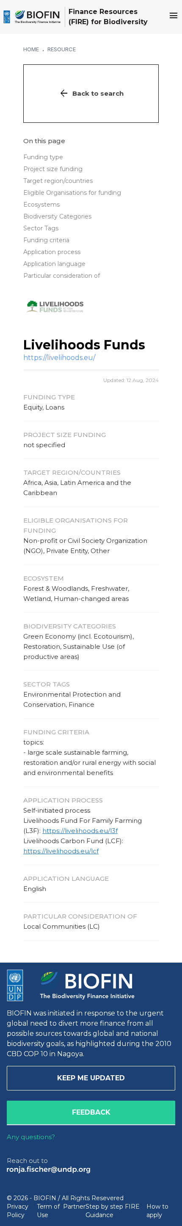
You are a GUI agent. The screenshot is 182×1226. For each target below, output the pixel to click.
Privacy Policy (17, 1211)
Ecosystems (41, 204)
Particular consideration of (61, 276)
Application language (54, 264)
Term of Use (48, 1211)
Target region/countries (58, 181)
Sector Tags (40, 228)
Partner (74, 1206)
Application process (51, 252)
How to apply (157, 1211)
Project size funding (53, 169)
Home (31, 49)
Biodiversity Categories (57, 216)
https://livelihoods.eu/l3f (80, 831)
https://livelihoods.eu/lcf (61, 851)
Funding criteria (46, 240)
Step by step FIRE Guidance (112, 1211)
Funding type (43, 157)
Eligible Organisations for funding (72, 192)
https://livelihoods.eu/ (59, 358)
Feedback (91, 1112)
